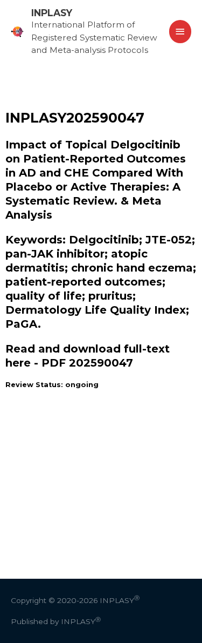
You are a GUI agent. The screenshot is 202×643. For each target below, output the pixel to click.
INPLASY (51, 12)
